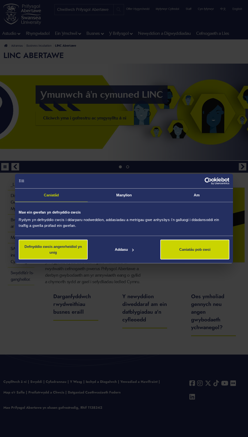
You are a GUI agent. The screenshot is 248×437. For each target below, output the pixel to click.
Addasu (121, 249)
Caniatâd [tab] (51, 195)
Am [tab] (197, 195)
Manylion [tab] (124, 195)
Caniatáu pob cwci (194, 249)
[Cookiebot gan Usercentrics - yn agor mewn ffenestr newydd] (208, 181)
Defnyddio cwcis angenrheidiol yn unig (53, 249)
